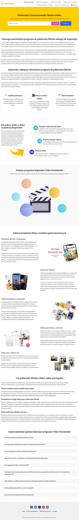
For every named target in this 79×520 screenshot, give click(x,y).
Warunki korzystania (45, 511)
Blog (23, 511)
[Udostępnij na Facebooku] (31, 507)
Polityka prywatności (32, 511)
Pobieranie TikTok (56, 2)
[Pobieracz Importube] (7, 3)
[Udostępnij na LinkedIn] (47, 507)
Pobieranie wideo (29, 2)
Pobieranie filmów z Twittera (45, 5)
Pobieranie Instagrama (42, 2)
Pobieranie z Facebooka (70, 2)
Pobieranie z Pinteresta (62, 5)
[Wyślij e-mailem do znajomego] (39, 507)
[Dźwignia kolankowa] (74, 437)
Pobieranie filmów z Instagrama (13, 239)
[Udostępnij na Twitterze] (35, 507)
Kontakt (55, 511)
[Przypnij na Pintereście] (43, 507)
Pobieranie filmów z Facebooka (13, 299)
